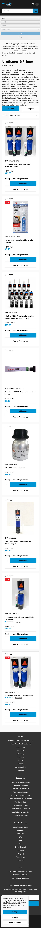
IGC (20, 843)
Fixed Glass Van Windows (20, 782)
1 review (18, 622)
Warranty (20, 754)
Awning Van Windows (20, 789)
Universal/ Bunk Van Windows (20, 799)
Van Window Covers (20, 805)
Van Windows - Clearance (20, 808)
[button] (10, 108)
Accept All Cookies (15, 922)
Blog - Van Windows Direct (20, 744)
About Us (20, 750)
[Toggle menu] (3, 4)
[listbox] (20, 18)
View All (20, 860)
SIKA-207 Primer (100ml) (15, 468)
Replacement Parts (21, 815)
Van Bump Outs (20, 802)
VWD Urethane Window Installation (20, 695)
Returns (20, 760)
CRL (20, 837)
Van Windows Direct (20, 827)
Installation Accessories (20, 812)
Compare (30, 109)
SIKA (20, 840)
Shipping (20, 757)
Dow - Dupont (20, 847)
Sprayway (20, 853)
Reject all (15, 917)
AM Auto (20, 830)
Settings (14, 912)
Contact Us (21, 747)
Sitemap (20, 770)
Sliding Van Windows (20, 785)
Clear (20, 37)
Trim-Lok (20, 834)
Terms (20, 764)
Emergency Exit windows (20, 795)
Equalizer (20, 850)
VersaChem (20, 857)
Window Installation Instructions (20, 740)
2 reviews (18, 698)
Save (20, 34)
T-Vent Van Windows (20, 792)
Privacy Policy (20, 767)
